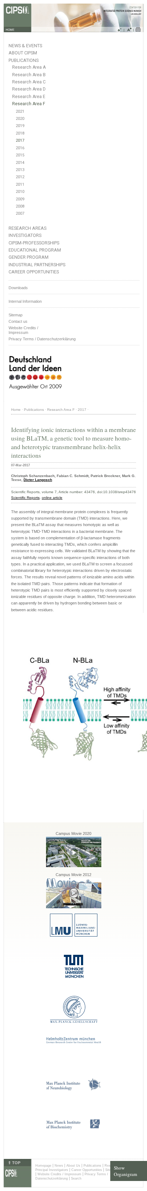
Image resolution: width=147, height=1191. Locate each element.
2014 (20, 162)
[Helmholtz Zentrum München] (73, 1042)
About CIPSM (23, 52)
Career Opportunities (34, 271)
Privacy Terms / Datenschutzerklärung (42, 339)
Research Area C (29, 81)
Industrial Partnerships (37, 264)
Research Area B (29, 74)
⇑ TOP (14, 1163)
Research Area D (29, 89)
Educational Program (35, 250)
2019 (20, 125)
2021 (20, 111)
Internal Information (25, 301)
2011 (20, 184)
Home (16, 410)
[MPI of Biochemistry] (73, 1128)
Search (76, 1178)
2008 (20, 206)
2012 (20, 177)
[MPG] (73, 1022)
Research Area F (28, 103)
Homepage (43, 1165)
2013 (20, 169)
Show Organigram (125, 1171)
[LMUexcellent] (73, 935)
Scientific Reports (25, 498)
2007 (20, 213)
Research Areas (27, 228)
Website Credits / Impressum (59, 1174)
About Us (73, 1165)
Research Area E (28, 96)
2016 (20, 148)
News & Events (25, 45)
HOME (10, 29)
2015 (20, 155)
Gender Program (29, 257)
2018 (20, 133)
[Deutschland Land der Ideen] (35, 395)
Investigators (25, 235)
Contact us (18, 321)
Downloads (18, 288)
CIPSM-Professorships (34, 243)
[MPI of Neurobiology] (73, 1089)
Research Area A (29, 67)
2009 (20, 199)
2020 (20, 118)
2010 (20, 191)
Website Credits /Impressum (23, 330)
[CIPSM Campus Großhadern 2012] (73, 907)
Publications (24, 60)
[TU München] (73, 977)
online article (52, 498)
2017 (20, 140)
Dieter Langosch (38, 480)
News (59, 1165)
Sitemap (15, 315)
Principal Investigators (51, 1170)
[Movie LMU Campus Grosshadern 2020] (73, 866)
